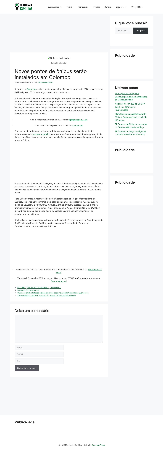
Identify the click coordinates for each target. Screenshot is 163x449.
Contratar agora (58, 281)
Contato (108, 7)
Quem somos (53, 7)
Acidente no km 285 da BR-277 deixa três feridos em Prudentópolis (130, 107)
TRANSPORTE (55, 288)
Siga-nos (120, 7)
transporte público (41, 134)
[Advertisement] (59, 33)
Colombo (31, 89)
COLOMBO (21, 288)
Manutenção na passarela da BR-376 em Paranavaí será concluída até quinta (131, 117)
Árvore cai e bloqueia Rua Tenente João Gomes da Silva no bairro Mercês (46, 295)
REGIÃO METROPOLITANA (38, 288)
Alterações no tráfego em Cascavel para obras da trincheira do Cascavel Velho (131, 96)
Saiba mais (77, 125)
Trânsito (70, 7)
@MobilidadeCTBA (78, 120)
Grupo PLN (136, 7)
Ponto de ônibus (32, 290)
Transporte (83, 7)
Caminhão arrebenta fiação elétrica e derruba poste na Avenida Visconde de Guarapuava (52, 293)
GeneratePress (98, 445)
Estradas (96, 7)
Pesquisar (140, 30)
